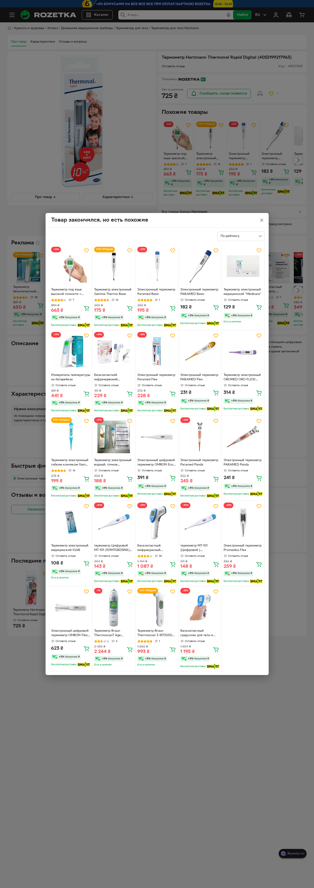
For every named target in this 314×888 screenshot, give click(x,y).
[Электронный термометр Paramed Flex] (157, 351)
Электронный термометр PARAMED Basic (199, 292)
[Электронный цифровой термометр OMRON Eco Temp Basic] (157, 437)
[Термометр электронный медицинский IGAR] (70, 522)
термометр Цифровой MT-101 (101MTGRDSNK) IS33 (112, 548)
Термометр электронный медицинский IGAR (69, 548)
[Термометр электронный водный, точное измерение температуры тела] (113, 437)
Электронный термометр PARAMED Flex (199, 377)
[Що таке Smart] (83, 325)
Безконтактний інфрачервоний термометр (106, 378)
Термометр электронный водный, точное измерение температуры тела (113, 463)
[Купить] (86, 308)
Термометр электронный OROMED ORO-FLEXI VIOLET (242, 378)
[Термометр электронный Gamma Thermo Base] (113, 266)
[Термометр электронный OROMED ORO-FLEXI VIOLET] (243, 351)
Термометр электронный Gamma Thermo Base (112, 292)
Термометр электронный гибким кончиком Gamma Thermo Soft (70, 463)
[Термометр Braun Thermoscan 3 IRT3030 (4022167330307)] (157, 607)
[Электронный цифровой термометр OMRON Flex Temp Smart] (70, 607)
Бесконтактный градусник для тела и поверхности (196, 633)
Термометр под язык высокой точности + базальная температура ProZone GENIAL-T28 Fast (70, 292)
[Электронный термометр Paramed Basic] (157, 266)
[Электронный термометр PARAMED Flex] (200, 351)
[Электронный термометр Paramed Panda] (200, 437)
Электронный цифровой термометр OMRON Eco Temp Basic (156, 463)
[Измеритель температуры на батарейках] (70, 351)
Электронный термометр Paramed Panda (199, 462)
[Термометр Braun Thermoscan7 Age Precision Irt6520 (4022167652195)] (113, 607)
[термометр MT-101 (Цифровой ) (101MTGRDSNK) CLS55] (200, 522)
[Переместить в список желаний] (86, 250)
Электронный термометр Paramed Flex (156, 377)
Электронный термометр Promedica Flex (242, 548)
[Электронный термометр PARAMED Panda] (243, 437)
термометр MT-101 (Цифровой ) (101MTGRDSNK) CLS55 (198, 548)
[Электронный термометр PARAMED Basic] (200, 266)
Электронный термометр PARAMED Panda (242, 462)
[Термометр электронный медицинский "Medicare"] (243, 266)
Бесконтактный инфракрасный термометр (149, 548)
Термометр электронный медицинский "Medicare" (242, 292)
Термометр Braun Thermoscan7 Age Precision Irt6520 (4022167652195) (107, 633)
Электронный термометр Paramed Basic (156, 292)
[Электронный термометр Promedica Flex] (243, 522)
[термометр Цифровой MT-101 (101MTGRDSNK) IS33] (113, 522)
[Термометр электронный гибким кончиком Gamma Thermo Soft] (70, 437)
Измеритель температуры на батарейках (70, 377)
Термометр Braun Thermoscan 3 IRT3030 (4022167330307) (154, 633)
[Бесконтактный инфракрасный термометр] (157, 522)
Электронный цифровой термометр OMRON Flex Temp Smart (70, 633)
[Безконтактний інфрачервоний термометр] (113, 351)
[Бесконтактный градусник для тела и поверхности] (200, 607)
